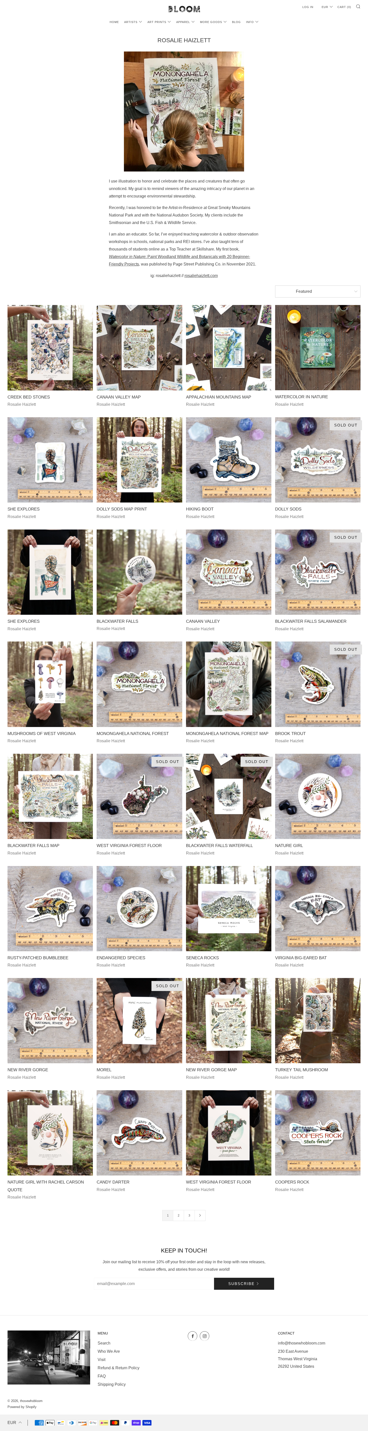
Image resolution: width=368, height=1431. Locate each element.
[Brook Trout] (317, 684)
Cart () (344, 7)
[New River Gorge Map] (228, 1020)
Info (250, 22)
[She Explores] (50, 459)
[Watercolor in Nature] (317, 347)
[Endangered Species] (139, 908)
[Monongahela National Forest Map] (228, 684)
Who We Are (109, 1351)
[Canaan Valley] (228, 572)
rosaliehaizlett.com (201, 276)
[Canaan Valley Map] (139, 347)
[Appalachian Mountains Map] (228, 347)
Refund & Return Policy (118, 1368)
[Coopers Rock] (317, 1133)
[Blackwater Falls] (139, 572)
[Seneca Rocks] (228, 908)
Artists (130, 22)
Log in (307, 7)
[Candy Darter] (139, 1133)
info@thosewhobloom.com (301, 1343)
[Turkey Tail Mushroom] (317, 1020)
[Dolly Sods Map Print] (139, 459)
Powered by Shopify (22, 1407)
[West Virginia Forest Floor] (139, 796)
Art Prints (156, 22)
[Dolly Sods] (317, 459)
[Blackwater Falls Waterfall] (228, 796)
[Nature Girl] (317, 796)
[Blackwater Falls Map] (50, 796)
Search (104, 1343)
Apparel (183, 22)
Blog (236, 22)
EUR (325, 7)
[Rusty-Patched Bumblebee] (50, 908)
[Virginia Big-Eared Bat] (317, 908)
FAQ (102, 1376)
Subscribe (241, 1284)
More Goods (211, 22)
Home (114, 22)
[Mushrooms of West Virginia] (50, 684)
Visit (101, 1360)
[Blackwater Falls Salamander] (317, 572)
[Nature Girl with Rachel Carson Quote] (50, 1133)
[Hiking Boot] (228, 459)
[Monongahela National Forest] (139, 684)
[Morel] (139, 1020)
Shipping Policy (112, 1384)
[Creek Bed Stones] (50, 347)
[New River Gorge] (50, 1020)
